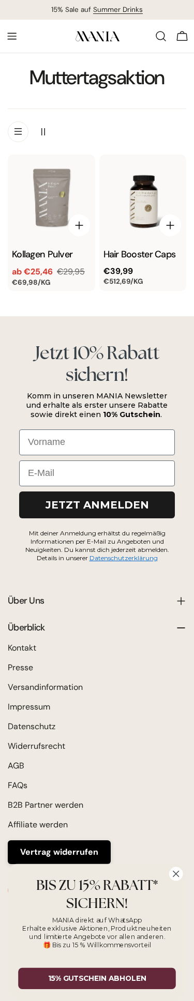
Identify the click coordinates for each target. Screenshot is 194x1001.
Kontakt (22, 647)
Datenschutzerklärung (123, 558)
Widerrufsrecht (36, 746)
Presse (20, 667)
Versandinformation (45, 687)
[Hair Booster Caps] (143, 198)
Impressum (29, 706)
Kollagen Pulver (42, 254)
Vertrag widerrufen (59, 851)
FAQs (17, 785)
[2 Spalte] (43, 131)
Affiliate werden (38, 824)
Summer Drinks (118, 9)
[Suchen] (161, 36)
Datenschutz (31, 726)
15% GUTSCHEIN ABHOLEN (97, 978)
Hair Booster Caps (139, 254)
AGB (16, 765)
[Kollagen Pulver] (51, 198)
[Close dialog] (176, 874)
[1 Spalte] (18, 131)
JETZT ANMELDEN (97, 505)
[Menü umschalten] (12, 36)
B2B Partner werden (45, 804)
